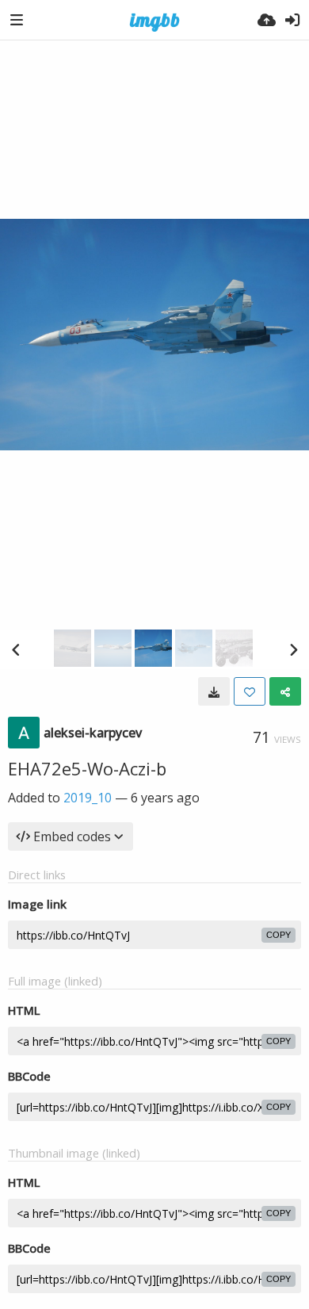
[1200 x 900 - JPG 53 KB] (214, 691)
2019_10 (87, 797)
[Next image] (293, 649)
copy (278, 935)
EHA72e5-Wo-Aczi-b (87, 768)
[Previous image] (16, 649)
